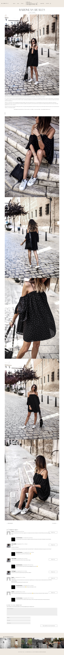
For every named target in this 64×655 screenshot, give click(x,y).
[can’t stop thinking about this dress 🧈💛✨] (26, 643)
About (14, 3)
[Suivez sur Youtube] (4, 3)
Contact (47, 3)
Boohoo (17, 109)
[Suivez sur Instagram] (1, 3)
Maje (32, 109)
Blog (18, 3)
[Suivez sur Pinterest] (6, 3)
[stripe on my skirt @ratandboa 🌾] (48, 643)
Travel (22, 3)
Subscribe (42, 3)
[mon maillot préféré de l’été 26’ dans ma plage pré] (37, 643)
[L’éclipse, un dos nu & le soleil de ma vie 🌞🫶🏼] (58, 643)
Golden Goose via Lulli (46, 109)
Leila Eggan (13, 571)
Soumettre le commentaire (49, 625)
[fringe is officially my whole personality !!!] (16, 643)
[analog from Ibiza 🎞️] (5, 643)
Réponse (53, 532)
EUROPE (33, 12)
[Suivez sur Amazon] (7, 3)
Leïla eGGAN (13, 544)
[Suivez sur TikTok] (3, 3)
